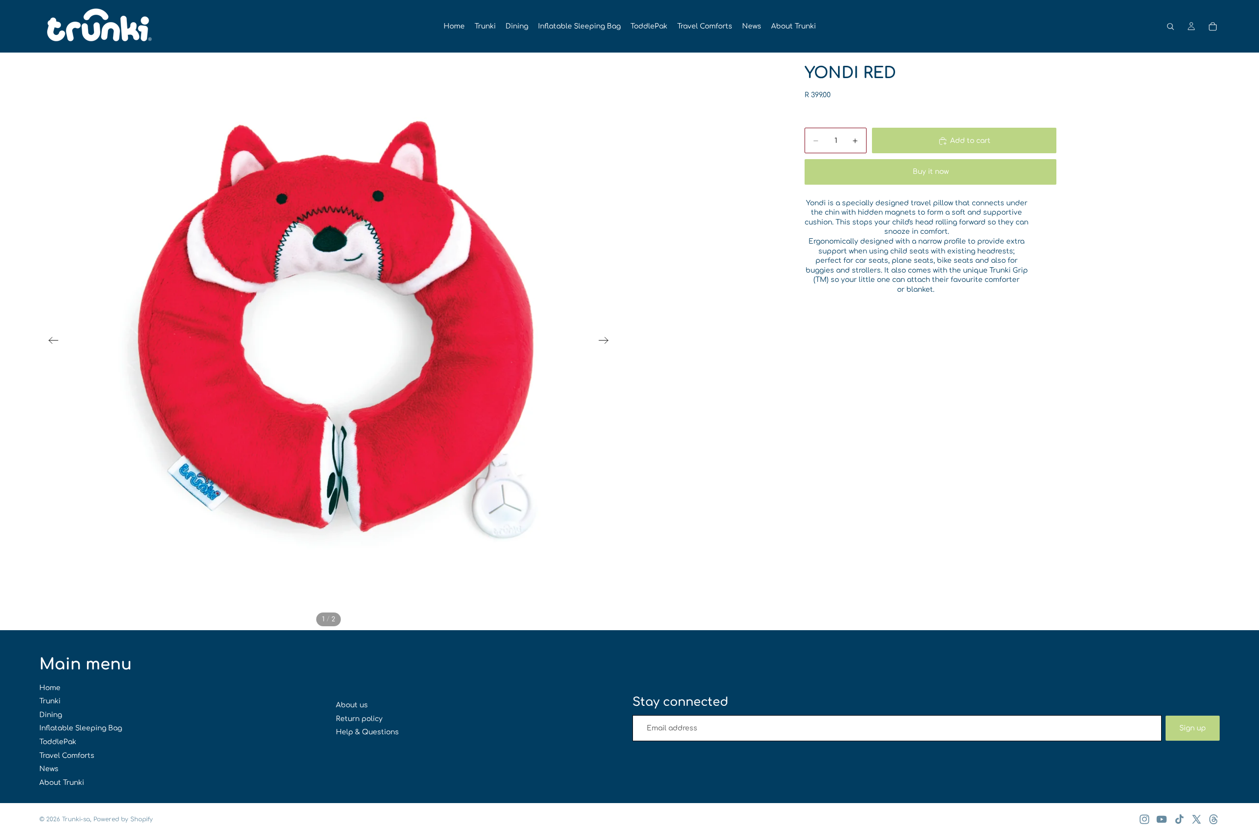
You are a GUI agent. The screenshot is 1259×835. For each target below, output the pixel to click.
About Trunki (61, 782)
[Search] (1170, 26)
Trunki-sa (76, 819)
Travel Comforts (66, 755)
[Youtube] (1162, 819)
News (49, 769)
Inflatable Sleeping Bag (80, 728)
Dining (50, 715)
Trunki (49, 701)
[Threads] (1214, 819)
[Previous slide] (50, 341)
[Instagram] (1144, 819)
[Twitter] (1196, 819)
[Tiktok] (1179, 819)
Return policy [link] (359, 719)
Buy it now (931, 171)
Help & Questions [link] (367, 732)
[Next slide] (607, 341)
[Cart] (1213, 26)
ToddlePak (57, 742)
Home (49, 688)
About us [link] (352, 705)
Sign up (1192, 728)
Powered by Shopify (123, 819)
